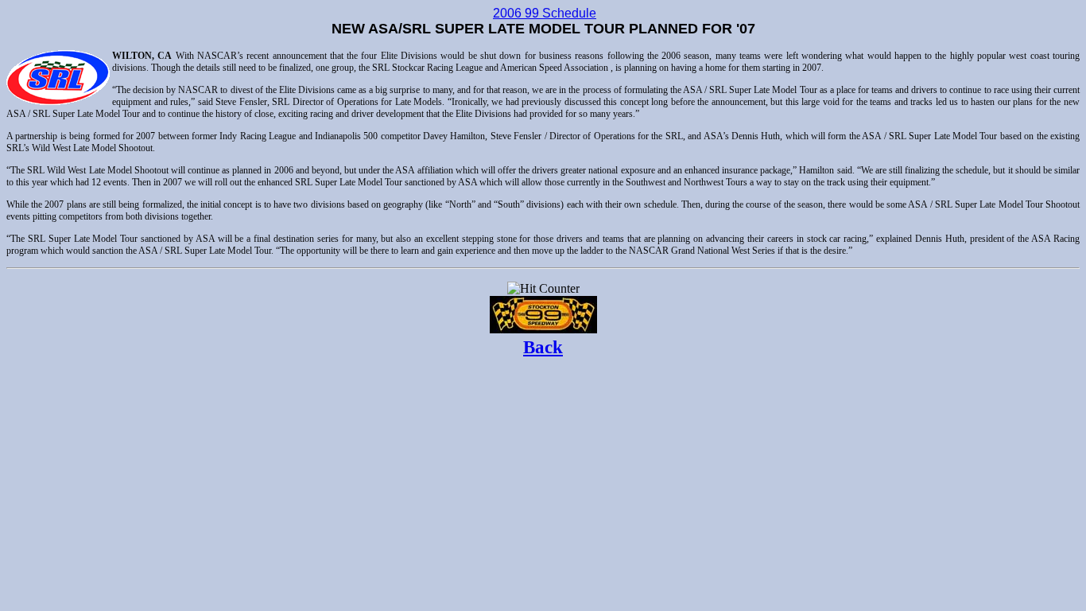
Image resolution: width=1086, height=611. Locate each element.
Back (543, 347)
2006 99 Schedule (544, 13)
